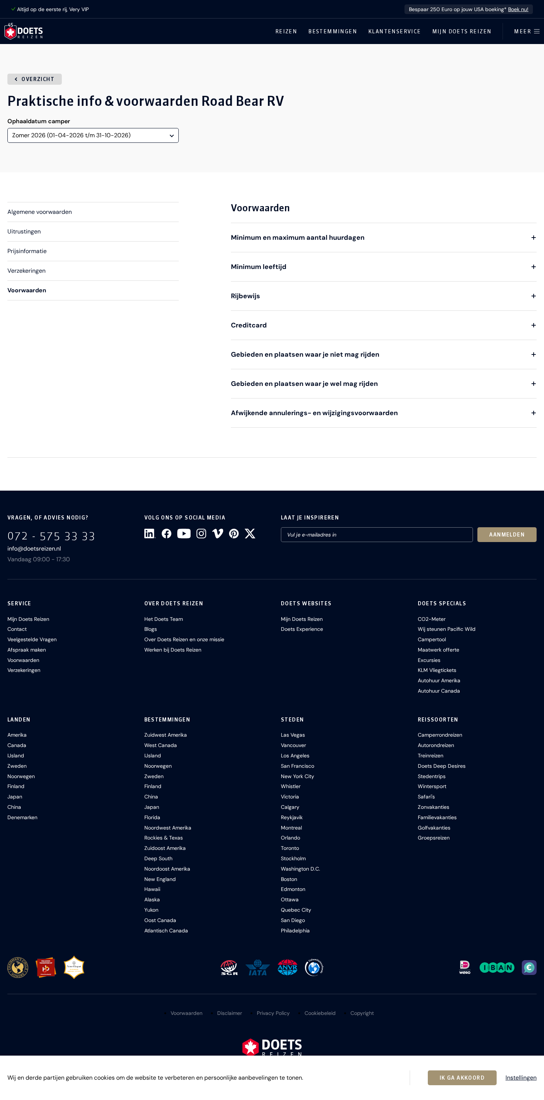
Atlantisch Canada (166, 930)
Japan (14, 796)
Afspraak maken (26, 649)
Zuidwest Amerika (165, 734)
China (14, 807)
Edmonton (293, 889)
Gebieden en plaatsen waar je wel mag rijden (304, 383)
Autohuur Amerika (439, 680)
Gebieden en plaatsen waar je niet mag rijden (305, 354)
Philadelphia (295, 930)
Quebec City (296, 909)
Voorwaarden (26, 290)
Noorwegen (21, 776)
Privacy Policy (273, 1013)
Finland (15, 786)
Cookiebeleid (320, 1013)
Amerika (17, 734)
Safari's (426, 796)
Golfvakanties (434, 827)
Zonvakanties (433, 807)
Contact (17, 629)
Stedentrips (432, 776)
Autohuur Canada (439, 690)
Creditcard (249, 325)
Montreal (291, 827)
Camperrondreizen (440, 734)
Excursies (429, 660)
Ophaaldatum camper (38, 121)
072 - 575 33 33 (51, 535)
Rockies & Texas (163, 837)
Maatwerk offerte (438, 649)
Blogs (150, 629)
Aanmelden (507, 534)
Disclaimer (229, 1013)
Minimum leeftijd (258, 266)
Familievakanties (437, 817)
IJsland (15, 755)
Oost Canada (160, 920)
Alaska (152, 899)
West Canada (160, 745)
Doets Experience (302, 629)
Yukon (151, 909)
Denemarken (22, 817)
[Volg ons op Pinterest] (234, 533)
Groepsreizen (434, 837)
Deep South (158, 858)
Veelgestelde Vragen (32, 639)
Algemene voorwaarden (39, 212)
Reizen (286, 31)
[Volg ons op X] (250, 533)
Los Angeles (295, 755)
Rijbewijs (245, 296)
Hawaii (152, 889)
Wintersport (432, 786)
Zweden (17, 766)
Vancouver (293, 745)
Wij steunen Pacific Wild (447, 629)
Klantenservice (394, 31)
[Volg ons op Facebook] (166, 533)
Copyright (362, 1013)
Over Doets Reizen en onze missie (184, 639)
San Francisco (297, 766)
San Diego (293, 920)
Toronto (290, 848)
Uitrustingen (24, 231)
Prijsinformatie (27, 251)
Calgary (290, 807)
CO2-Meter (432, 619)
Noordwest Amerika (167, 827)
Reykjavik (292, 817)
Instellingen (521, 1078)
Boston (289, 879)
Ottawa (290, 899)
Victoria (290, 796)
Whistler (290, 786)
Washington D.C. (300, 868)
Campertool (432, 639)
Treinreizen (430, 755)
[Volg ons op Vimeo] (217, 533)
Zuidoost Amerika (165, 848)
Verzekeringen (26, 271)
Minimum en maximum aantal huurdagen (298, 237)
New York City (297, 776)
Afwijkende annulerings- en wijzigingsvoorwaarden (314, 412)
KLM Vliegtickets (437, 670)
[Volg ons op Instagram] (201, 533)
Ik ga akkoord (462, 1077)
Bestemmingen (332, 31)
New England (160, 879)
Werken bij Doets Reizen (172, 649)
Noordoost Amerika (167, 868)
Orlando (290, 837)
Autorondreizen (436, 745)
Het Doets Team (163, 619)
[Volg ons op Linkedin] (150, 533)
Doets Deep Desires (442, 766)
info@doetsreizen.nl (34, 548)
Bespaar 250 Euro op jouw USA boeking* (468, 9)
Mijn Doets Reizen (462, 31)
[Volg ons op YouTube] (184, 533)
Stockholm (293, 858)
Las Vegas (293, 734)
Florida (152, 817)
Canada (16, 745)
